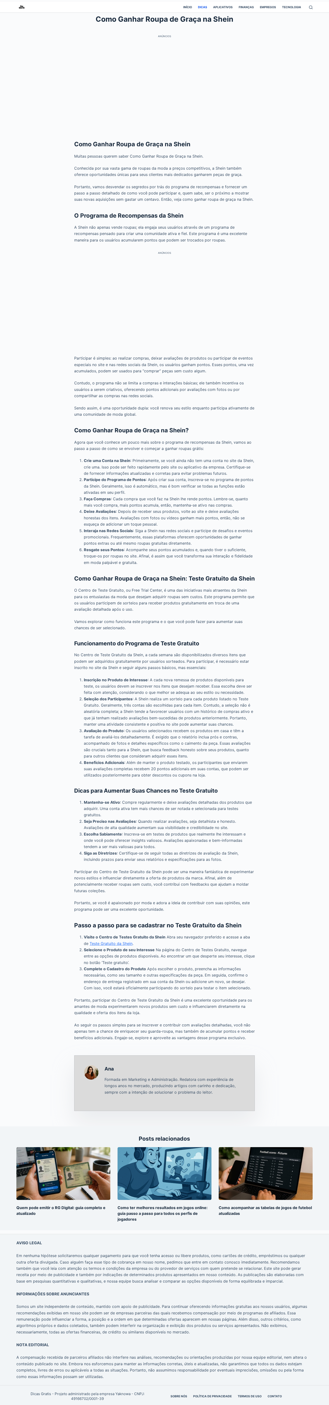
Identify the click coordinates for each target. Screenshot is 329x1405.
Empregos (268, 7)
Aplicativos (223, 7)
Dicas (202, 7)
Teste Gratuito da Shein (111, 943)
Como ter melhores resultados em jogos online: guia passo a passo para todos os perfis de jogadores (163, 1213)
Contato (275, 1396)
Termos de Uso (250, 1396)
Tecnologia (291, 7)
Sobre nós (179, 1396)
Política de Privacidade (212, 1396)
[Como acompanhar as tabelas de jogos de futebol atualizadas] (266, 1173)
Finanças (246, 7)
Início (187, 7)
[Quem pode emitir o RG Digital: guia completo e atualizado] (63, 1173)
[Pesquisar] (311, 7)
